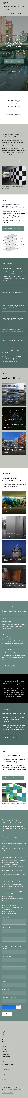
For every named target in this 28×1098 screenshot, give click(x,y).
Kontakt (7, 9)
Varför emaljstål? (11, 161)
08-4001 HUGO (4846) (7, 1093)
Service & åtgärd (6, 1069)
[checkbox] (14, 869)
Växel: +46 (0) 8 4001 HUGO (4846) (11, 13)
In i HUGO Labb (9, 737)
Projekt (4, 6)
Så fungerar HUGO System (13, 228)
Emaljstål (17, 6)
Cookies (4, 1079)
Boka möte (4, 1066)
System (10, 6)
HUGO (5, 3)
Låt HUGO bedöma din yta (13, 778)
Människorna (5, 1049)
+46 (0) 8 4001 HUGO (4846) (12, 837)
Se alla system (9, 593)
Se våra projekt (14, 66)
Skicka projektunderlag (7, 1064)
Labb (23, 6)
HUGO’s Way (5, 1051)
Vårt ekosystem (5, 1054)
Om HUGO (4, 1041)
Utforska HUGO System (14, 61)
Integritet (4, 1077)
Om (3, 9)
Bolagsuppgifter (6, 1056)
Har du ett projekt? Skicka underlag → (14, 71)
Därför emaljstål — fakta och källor (13, 666)
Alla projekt (9, 460)
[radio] (14, 860)
